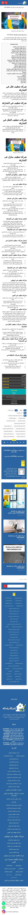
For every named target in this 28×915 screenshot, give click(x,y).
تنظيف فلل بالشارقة (12, 418)
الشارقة (22, 93)
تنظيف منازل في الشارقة (11, 420)
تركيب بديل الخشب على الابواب (14, 608)
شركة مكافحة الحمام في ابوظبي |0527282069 (13, 736)
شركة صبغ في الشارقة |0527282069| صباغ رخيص (13, 740)
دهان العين (7, 626)
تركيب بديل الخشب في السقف (14, 611)
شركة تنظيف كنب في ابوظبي (14, 660)
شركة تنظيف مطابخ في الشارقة (18, 52)
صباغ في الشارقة (18, 676)
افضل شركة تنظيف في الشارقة (18, 57)
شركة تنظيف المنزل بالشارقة (20, 431)
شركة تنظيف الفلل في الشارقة (8, 428)
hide (16, 44)
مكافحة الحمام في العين (13, 893)
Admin (21, 410)
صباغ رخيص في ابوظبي (18, 673)
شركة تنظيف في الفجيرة (19, 67)
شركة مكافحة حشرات (8, 663)
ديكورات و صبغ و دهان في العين (14, 631)
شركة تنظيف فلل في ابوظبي (14, 642)
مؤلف (23, 463)
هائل (23, 81)
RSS (13, 724)
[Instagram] (3, 911)
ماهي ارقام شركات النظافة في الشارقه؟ (16, 73)
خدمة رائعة (22, 78)
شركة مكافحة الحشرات (17, 902)
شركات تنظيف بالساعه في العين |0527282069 (13, 729)
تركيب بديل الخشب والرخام (13, 613)
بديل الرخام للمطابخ (20, 605)
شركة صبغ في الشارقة (19, 663)
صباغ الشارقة (17, 671)
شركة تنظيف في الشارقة (20, 48)
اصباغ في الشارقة (8, 598)
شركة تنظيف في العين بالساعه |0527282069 (13, 733)
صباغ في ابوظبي (8, 673)
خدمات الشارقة (19, 412)
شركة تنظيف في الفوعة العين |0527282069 (13, 735)
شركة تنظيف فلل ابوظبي (9, 645)
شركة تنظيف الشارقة (7, 426)
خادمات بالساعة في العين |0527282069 (13, 732)
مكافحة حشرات (21, 898)
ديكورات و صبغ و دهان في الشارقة (13, 629)
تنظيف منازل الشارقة (21, 420)
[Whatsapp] (3, 907)
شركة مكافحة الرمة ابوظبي (19, 904)
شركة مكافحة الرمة (21, 899)
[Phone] (3, 903)
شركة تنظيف (13, 899)
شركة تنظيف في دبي (20, 54)
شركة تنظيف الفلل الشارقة (20, 428)
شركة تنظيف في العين (20, 66)
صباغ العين (10, 671)
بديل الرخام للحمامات (18, 603)
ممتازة (23, 82)
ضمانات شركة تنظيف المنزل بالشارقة (17, 61)
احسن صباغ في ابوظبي (18, 598)
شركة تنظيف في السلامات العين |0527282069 (13, 743)
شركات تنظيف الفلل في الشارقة (19, 49)
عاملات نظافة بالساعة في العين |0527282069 (13, 730)
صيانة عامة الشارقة (9, 678)
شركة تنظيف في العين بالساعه (14, 658)
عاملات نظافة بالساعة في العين (14, 681)
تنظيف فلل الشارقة (22, 418)
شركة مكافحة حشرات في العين (17, 668)
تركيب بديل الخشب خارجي (9, 605)
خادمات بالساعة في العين (14, 621)
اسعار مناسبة (21, 76)
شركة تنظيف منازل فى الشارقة (19, 51)
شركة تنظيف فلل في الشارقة (19, 46)
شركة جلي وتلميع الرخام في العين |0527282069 (13, 738)
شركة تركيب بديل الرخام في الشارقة (14, 639)
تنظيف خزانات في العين (12, 906)
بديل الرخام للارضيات (18, 600)
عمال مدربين (21, 79)
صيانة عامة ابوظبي (19, 678)
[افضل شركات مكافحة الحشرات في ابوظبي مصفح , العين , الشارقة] (22, 2)
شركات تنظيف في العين (14, 637)
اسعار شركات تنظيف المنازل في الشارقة (16, 60)
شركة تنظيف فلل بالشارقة (20, 433)
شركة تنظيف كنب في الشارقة (19, 58)
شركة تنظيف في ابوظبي (20, 64)
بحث (5, 586)
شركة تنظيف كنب (6, 895)
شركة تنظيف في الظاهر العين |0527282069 (13, 744)
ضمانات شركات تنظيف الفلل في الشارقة (16, 69)
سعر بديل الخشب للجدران (14, 634)
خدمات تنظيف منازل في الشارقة (19, 423)
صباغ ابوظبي (7, 668)
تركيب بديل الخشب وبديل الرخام (14, 616)
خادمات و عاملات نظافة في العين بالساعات (14, 624)
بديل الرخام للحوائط (9, 603)
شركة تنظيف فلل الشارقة (8, 431)
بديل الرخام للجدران (9, 600)
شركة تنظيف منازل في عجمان (19, 55)
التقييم (24, 75)
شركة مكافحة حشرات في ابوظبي (13, 665)
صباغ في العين (9, 676)
